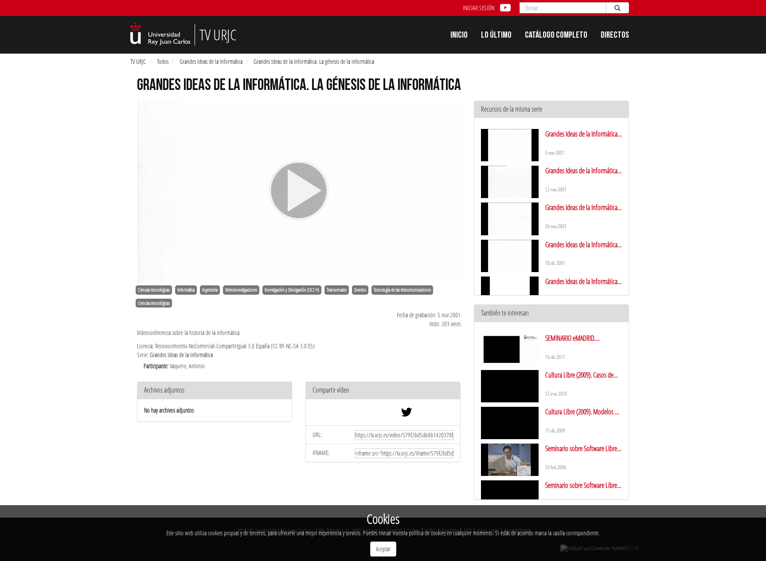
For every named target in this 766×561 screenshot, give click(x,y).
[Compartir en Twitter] (406, 414)
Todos (162, 61)
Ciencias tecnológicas (154, 290)
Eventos (360, 290)
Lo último (496, 35)
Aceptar (383, 549)
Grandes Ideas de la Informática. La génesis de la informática (314, 61)
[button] (383, 390)
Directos (615, 35)
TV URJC (138, 61)
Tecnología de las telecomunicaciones (402, 290)
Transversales (337, 290)
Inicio (459, 35)
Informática (186, 290)
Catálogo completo (556, 35)
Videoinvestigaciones (241, 290)
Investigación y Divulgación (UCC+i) (292, 290)
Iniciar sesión (478, 8)
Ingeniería (210, 290)
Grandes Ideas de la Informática (211, 61)
